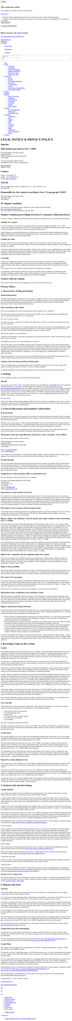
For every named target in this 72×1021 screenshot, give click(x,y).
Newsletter (11, 101)
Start (5, 63)
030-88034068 (10, 487)
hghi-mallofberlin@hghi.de (9, 985)
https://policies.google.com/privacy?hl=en (13, 925)
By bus (10, 79)
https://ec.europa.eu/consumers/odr (11, 209)
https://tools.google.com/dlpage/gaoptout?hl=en (39, 848)
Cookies (4, 1)
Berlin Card (11, 111)
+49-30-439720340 (11, 449)
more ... (10, 133)
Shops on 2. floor (13, 74)
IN (1, 991)
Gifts (9, 121)
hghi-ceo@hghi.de (10, 178)
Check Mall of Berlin (14, 89)
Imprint (10, 104)
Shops (6, 64)
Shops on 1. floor (13, 73)
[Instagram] (8, 49)
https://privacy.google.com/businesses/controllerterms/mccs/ (29, 822)
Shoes (10, 128)
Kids (9, 123)
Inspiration (11, 98)
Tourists (6, 108)
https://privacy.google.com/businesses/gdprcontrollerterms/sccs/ (19, 970)
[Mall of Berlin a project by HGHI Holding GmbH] (20, 1018)
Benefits (6, 93)
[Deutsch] (4, 41)
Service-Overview (13, 96)
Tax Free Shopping (14, 110)
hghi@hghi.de (9, 451)
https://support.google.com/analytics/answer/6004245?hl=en (27, 853)
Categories (7, 115)
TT (2, 994)
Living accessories (13, 131)
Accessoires (11, 116)
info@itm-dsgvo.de (11, 489)
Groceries (11, 125)
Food (9, 118)
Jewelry (10, 126)
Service (6, 94)
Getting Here (8, 997)
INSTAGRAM (13, 36)
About (10, 86)
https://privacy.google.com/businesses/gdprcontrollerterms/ (29, 969)
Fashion (10, 120)
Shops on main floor (14, 71)
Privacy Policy (12, 106)
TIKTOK (21, 36)
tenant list (26, 282)
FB (2, 988)
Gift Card (11, 103)
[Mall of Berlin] (9, 1012)
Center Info (7, 76)
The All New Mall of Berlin (16, 88)
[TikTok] (7, 52)
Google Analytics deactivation (15, 881)
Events (6, 91)
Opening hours (12, 84)
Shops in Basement (14, 69)
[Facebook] (8, 46)
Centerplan (11, 68)
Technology (11, 130)
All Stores (11, 66)
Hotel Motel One (13, 113)
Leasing (6, 135)
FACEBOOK (5, 36)
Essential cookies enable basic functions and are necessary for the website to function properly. (31, 17)
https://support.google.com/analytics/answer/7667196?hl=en (21, 871)
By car (10, 78)
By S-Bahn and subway (15, 81)
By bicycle (11, 83)
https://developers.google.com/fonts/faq (52, 939)
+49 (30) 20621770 (6, 981)
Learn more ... (5, 14)
